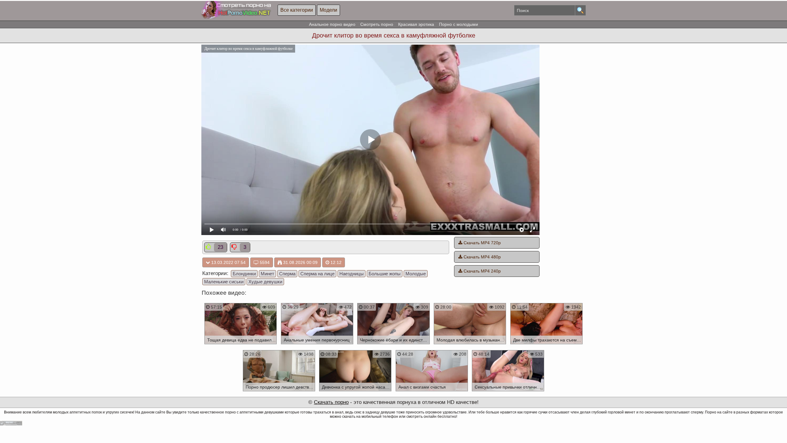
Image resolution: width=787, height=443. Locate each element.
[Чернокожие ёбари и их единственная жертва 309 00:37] (393, 345)
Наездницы (351, 273)
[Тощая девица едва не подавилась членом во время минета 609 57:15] (240, 345)
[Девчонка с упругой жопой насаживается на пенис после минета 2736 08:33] (355, 392)
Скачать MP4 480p (481, 256)
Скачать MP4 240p (481, 271)
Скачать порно (331, 402)
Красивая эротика (416, 24)
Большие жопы (385, 273)
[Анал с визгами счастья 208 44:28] (431, 392)
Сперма (287, 273)
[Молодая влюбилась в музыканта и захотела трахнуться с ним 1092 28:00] (470, 345)
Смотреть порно (376, 24)
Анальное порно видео (332, 24)
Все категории (296, 10)
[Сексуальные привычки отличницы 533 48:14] (508, 392)
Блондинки (244, 273)
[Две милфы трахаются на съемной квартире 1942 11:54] (546, 345)
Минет (267, 273)
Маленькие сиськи (223, 281)
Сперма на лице (317, 273)
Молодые (415, 273)
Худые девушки (265, 281)
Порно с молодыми (458, 24)
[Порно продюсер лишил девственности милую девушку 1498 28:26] (279, 392)
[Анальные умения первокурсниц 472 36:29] (317, 345)
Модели (328, 10)
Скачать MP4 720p (481, 242)
